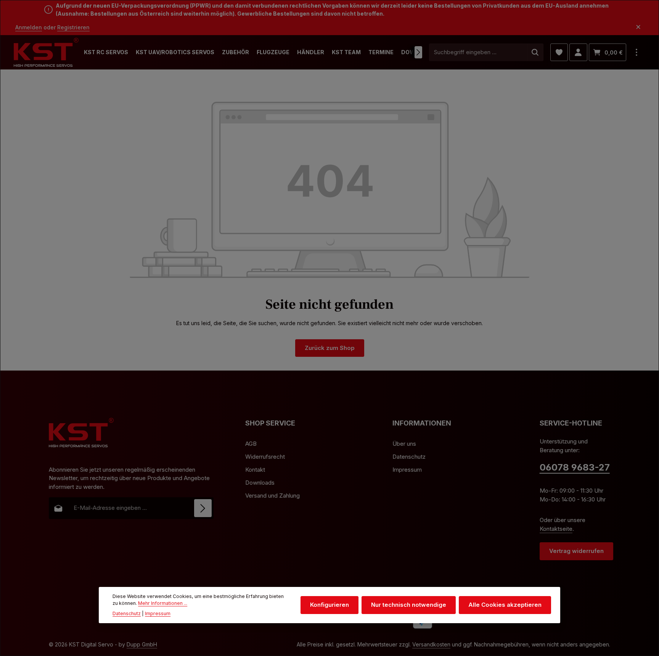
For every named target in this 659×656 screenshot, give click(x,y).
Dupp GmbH (142, 644)
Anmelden (28, 27)
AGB (251, 443)
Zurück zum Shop (330, 347)
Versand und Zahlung (272, 495)
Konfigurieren (329, 604)
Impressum (407, 469)
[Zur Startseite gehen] (46, 52)
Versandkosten (431, 644)
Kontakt (255, 469)
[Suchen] (535, 52)
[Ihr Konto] (578, 52)
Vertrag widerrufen (576, 550)
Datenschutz (409, 456)
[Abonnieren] (203, 508)
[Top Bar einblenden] (637, 52)
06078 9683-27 (575, 467)
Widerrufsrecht (265, 456)
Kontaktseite (556, 528)
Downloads (260, 482)
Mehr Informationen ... (162, 603)
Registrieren (73, 27)
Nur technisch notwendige (408, 604)
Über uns (404, 443)
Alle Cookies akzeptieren (505, 604)
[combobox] (478, 52)
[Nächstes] (418, 52)
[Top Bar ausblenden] (638, 27)
